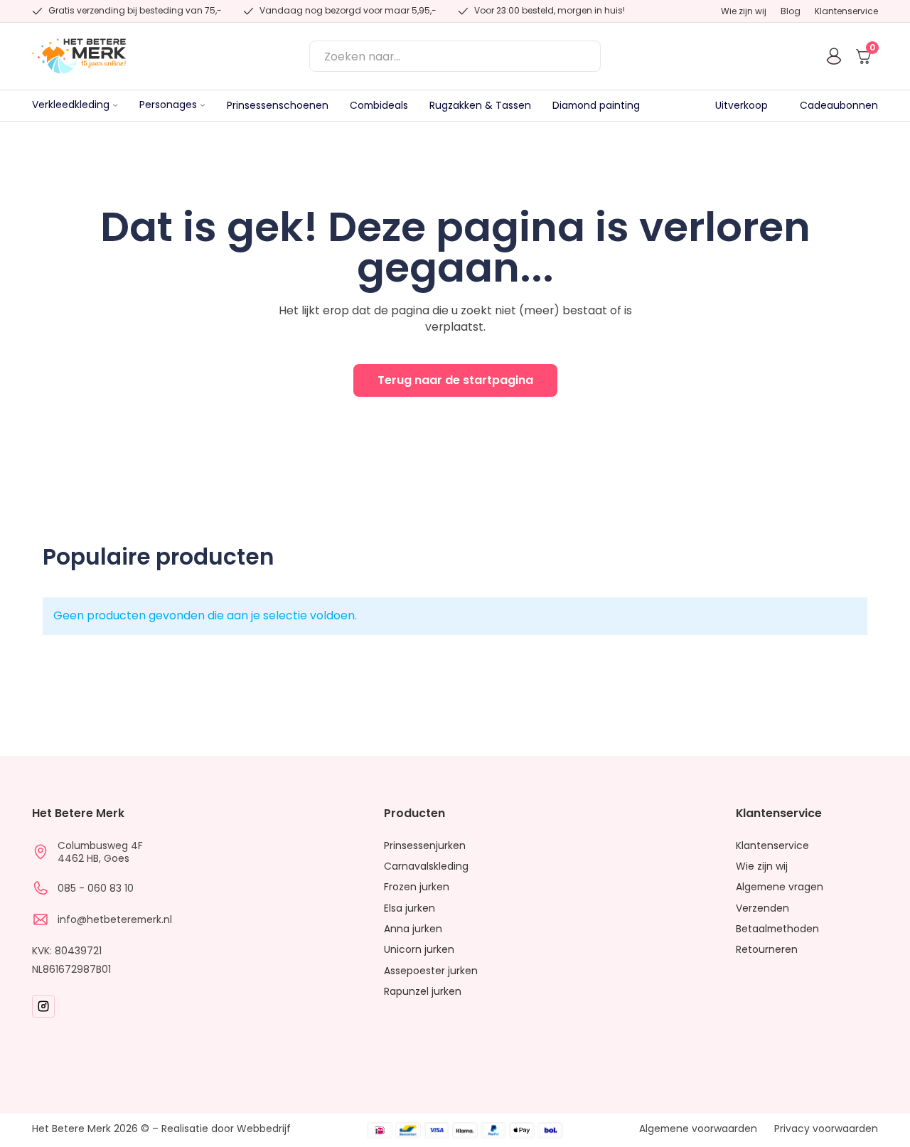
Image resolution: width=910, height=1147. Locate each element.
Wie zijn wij (743, 11)
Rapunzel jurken (422, 991)
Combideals (379, 105)
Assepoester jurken (431, 971)
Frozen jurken (416, 887)
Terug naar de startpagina (455, 380)
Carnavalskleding (426, 866)
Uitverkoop (741, 105)
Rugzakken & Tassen (480, 105)
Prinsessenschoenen (277, 105)
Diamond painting (596, 105)
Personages (168, 105)
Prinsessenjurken (425, 846)
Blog (791, 11)
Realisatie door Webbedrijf (226, 1128)
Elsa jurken (409, 908)
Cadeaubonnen (839, 105)
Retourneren (767, 949)
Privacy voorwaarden (826, 1129)
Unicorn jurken (419, 949)
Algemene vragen (779, 887)
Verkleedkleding (70, 105)
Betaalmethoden (777, 929)
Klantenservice (846, 11)
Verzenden (762, 908)
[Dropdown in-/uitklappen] (115, 105)
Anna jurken (413, 929)
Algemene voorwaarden (698, 1129)
